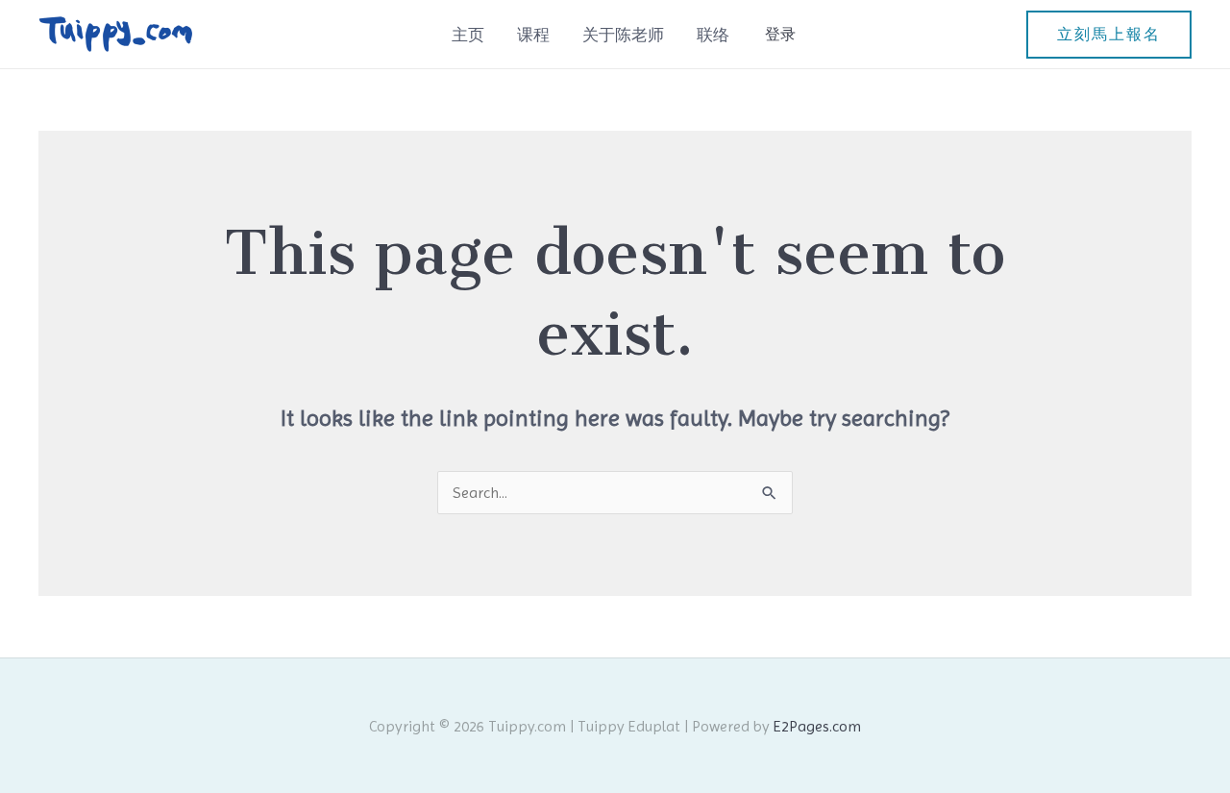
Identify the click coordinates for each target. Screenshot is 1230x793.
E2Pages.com (817, 726)
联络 (713, 34)
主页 (468, 34)
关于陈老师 (623, 34)
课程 (533, 34)
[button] (1109, 35)
